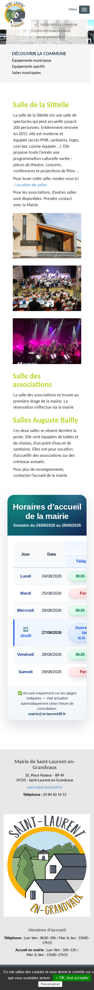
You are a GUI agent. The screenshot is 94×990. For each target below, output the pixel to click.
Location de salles (31, 185)
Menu (73, 9)
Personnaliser (50, 984)
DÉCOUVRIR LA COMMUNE (39, 54)
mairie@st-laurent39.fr (45, 788)
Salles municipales (26, 73)
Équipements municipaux (31, 61)
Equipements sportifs (28, 67)
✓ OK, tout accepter (72, 978)
